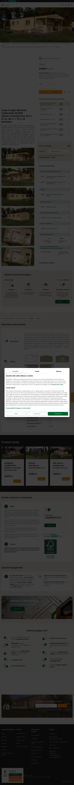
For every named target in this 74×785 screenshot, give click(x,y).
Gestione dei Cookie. (57, 384)
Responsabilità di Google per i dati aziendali (18, 408)
